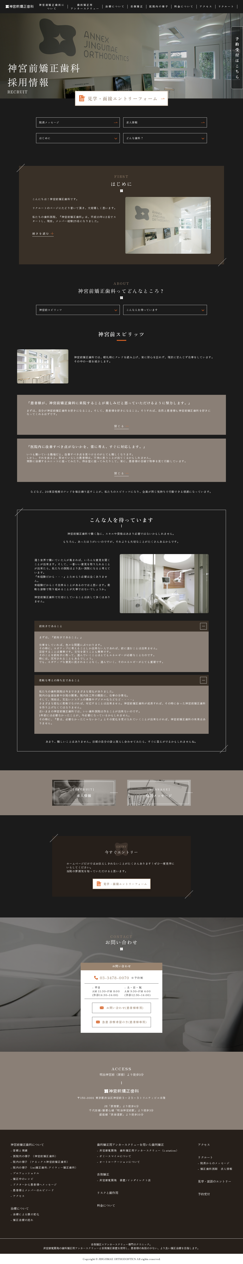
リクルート (205, 1157)
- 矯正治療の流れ (22, 1220)
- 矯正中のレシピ (22, 1178)
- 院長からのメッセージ (214, 1163)
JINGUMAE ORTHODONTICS (117, 1259)
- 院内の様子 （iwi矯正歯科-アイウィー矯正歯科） (44, 1167)
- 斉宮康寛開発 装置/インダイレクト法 (124, 1180)
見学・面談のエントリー (214, 1181)
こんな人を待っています (142, 310)
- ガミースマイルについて (114, 1156)
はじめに (44, 138)
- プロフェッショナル (25, 1173)
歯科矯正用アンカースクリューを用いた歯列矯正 (130, 1144)
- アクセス (18, 1196)
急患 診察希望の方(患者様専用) (124, 1022)
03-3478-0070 (114, 977)
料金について (106, 1205)
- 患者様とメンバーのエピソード (32, 1190)
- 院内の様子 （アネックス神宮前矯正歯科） (40, 1161)
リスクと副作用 (107, 1192)
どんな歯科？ (135, 138)
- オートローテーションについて (118, 1161)
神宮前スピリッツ (50, 310)
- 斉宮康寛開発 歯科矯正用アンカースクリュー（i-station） (138, 1150)
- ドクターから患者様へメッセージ (34, 1184)
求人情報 (132, 122)
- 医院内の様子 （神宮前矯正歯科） (34, 1156)
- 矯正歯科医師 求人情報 (215, 1168)
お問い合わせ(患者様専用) (125, 1008)
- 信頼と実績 (19, 1150)
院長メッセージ (49, 122)
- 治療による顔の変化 (25, 1214)
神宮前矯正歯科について (27, 1144)
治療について (20, 1208)
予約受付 (204, 1193)
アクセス (204, 1144)
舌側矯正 (103, 1174)
